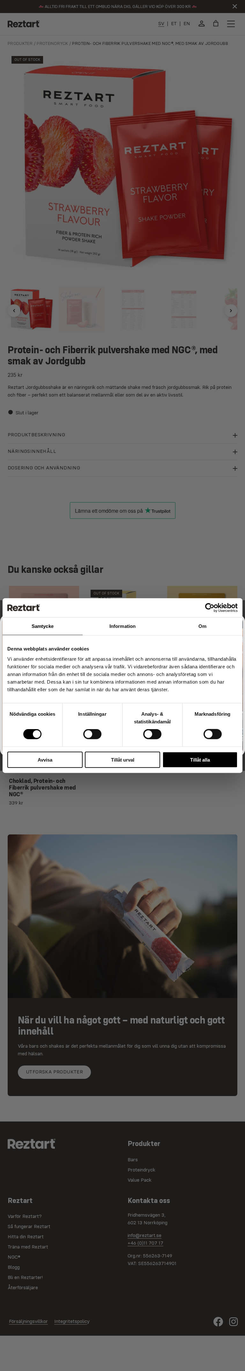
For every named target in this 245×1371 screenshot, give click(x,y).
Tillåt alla (200, 759)
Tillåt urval (122, 759)
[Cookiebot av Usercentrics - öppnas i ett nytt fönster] (210, 608)
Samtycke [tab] (43, 626)
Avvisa (45, 759)
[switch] (92, 734)
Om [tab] (202, 626)
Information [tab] (122, 626)
